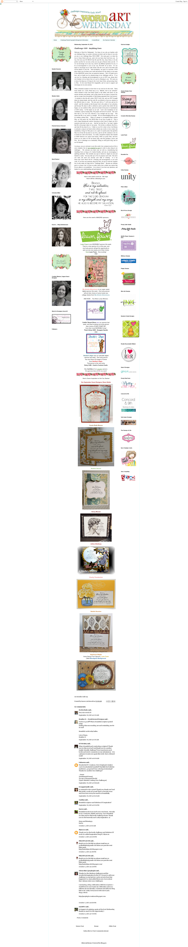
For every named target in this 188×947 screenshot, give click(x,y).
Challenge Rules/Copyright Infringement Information (74, 40)
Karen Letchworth (87, 701)
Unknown (82, 762)
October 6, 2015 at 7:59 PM (87, 914)
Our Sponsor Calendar (109, 40)
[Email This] (107, 701)
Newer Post (80, 926)
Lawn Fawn (93, 252)
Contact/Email (95, 40)
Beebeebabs (83, 710)
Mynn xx (82, 830)
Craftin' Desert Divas (89, 322)
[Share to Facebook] (113, 701)
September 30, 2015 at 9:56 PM (89, 805)
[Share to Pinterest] (114, 701)
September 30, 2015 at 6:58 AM (89, 758)
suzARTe (82, 907)
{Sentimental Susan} (86, 776)
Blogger (103, 943)
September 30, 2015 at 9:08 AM (89, 783)
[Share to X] (111, 701)
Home (55, 40)
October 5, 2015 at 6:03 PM (87, 903)
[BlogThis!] (109, 701)
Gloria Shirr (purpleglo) (87, 871)
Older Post (112, 926)
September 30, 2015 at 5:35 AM (89, 740)
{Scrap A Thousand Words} (88, 778)
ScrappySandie (84, 787)
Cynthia (81, 800)
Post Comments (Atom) (100, 931)
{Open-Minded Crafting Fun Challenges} (93, 780)
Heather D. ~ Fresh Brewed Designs (91, 719)
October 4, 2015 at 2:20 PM (87, 867)
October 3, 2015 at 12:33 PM (88, 837)
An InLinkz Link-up (81, 697)
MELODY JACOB (84, 841)
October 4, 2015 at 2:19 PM (87, 852)
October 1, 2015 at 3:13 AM (87, 826)
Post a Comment (82, 918)
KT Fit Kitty (83, 744)
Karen (81, 809)
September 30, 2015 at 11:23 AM (89, 796)
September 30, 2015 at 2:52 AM (89, 715)
